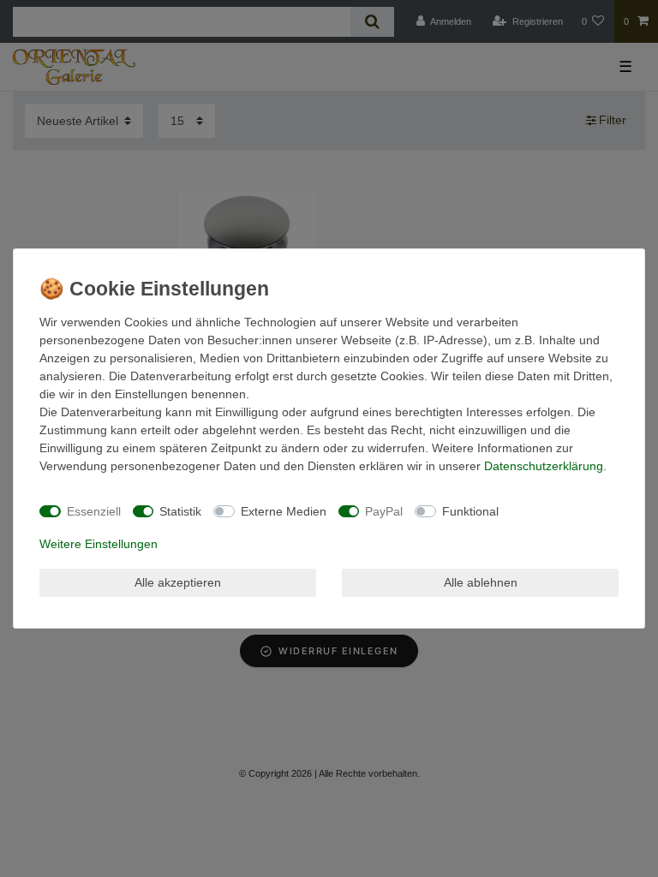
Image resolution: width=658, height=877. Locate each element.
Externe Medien (283, 511)
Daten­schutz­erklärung (543, 466)
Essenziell (94, 511)
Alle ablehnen (480, 582)
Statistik (180, 511)
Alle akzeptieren (178, 582)
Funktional (470, 511)
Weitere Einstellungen (98, 544)
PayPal (384, 511)
